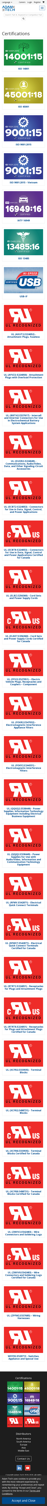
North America (23, 1438)
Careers (22, 2)
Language (6, 2)
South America (23, 1441)
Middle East (23, 1450)
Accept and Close (23, 1500)
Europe (23, 1444)
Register (37, 2)
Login (29, 2)
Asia (24, 1447)
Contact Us (23, 1458)
